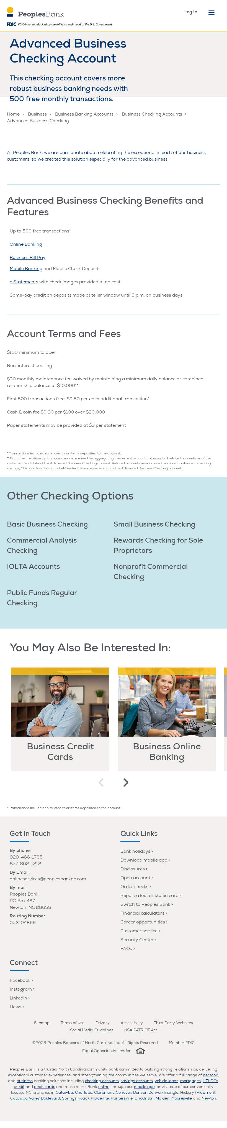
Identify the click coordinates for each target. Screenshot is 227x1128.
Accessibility (132, 1023)
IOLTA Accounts (33, 567)
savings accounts (137, 1081)
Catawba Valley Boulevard (35, 1099)
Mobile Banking (26, 269)
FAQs (126, 949)
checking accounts (102, 1081)
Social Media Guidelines (91, 1030)
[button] (101, 783)
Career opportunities (142, 922)
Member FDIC (182, 1043)
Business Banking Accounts (84, 114)
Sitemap (42, 1023)
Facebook (20, 981)
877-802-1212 (25, 864)
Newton (209, 1099)
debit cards (44, 1087)
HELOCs (210, 1081)
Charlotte (83, 1093)
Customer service (139, 931)
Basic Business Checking (47, 525)
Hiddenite (100, 1099)
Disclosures (132, 869)
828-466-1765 (26, 857)
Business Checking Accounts (152, 114)
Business (37, 114)
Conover (123, 1093)
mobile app (144, 1087)
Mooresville (181, 1099)
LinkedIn (18, 998)
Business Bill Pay (27, 258)
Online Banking (26, 245)
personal (211, 1075)
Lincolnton (144, 1099)
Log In (190, 12)
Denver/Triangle (163, 1093)
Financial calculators (142, 914)
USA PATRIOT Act (140, 1030)
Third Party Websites (173, 1023)
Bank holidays (135, 852)
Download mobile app (143, 861)
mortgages (190, 1081)
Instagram (21, 990)
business (25, 1081)
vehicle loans (166, 1081)
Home (13, 114)
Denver (139, 1093)
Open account (135, 878)
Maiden (162, 1099)
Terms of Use (72, 1023)
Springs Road (74, 1099)
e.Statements (24, 282)
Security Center (137, 940)
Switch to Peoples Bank (145, 905)
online (103, 1087)
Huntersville (122, 1099)
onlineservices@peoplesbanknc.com (48, 879)
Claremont (104, 1093)
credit (19, 1087)
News (15, 1007)
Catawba (64, 1093)
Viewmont (206, 1093)
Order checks (134, 887)
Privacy (103, 1023)
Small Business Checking (154, 525)
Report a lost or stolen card (149, 896)
